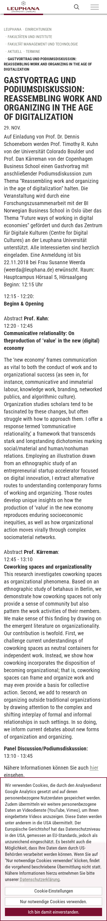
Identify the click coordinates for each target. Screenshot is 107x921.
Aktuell (15, 51)
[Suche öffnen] (76, 6)
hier (94, 767)
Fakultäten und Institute (30, 36)
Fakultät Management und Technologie (43, 44)
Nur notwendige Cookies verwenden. (53, 901)
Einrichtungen (38, 29)
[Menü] (95, 7)
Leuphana (12, 29)
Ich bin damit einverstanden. (53, 912)
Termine (33, 51)
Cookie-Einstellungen (53, 891)
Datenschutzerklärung (40, 879)
